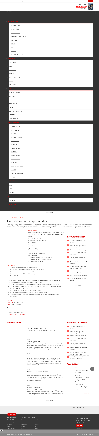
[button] (9, 11)
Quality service (12, 207)
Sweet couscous (32, 356)
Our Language (15, 148)
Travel (9, 88)
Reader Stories (15, 155)
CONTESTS (12, 200)
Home (22, 428)
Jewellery (37, 419)
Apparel (37, 428)
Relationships (15, 162)
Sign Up (90, 0)
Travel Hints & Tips (14, 92)
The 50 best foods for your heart (78, 275)
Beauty (11, 66)
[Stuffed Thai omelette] (16, 390)
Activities (12, 114)
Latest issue (83, 8)
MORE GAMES (86, 393)
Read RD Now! (11, 17)
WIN (9, 196)
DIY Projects (15, 29)
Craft (36, 426)
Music (36, 422)
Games (11, 185)
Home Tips (14, 40)
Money (13, 43)
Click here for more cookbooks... (16, 314)
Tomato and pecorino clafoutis (37, 372)
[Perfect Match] (70, 377)
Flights (11, 100)
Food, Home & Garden (13, 21)
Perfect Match (79, 376)
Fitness (11, 81)
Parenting (14, 151)
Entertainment (15, 130)
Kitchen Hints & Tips (17, 54)
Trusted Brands (11, 428)
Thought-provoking (17, 173)
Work (13, 177)
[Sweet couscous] (16, 358)
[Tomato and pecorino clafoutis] (16, 374)
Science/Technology (17, 166)
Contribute (26, 1)
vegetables (14, 308)
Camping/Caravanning (15, 111)
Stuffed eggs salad (33, 341)
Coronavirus (12, 62)
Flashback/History (17, 137)
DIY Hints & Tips (15, 25)
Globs (76, 367)
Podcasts (14, 144)
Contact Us (9, 1)
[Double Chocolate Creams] (16, 330)
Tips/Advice (12, 84)
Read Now (82, 5)
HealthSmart (11, 58)
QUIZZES (11, 192)
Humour (13, 133)
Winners (9, 426)
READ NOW (79, 425)
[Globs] (70, 368)
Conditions (12, 70)
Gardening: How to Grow (18, 36)
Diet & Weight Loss (14, 77)
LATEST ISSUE (79, 428)
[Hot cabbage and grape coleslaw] (17, 239)
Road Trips (12, 96)
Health (23, 426)
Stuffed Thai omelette (34, 387)
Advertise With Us (11, 419)
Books (23, 419)
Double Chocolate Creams (36, 328)
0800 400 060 (16, 1)
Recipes (13, 51)
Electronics (24, 424)
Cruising (11, 107)
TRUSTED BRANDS (12, 204)
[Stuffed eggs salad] (16, 344)
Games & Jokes (11, 180)
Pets (12, 47)
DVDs (22, 422)
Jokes (10, 188)
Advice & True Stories (13, 122)
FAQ (22, 1)
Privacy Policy (10, 422)
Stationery (37, 424)
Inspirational (15, 141)
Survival (13, 169)
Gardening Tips (15, 33)
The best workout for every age (78, 249)
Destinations (13, 103)
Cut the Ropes (79, 384)
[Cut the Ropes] (70, 385)
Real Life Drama (15, 159)
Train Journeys (13, 118)
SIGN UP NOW (11, 414)
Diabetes (11, 73)
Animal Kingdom (15, 126)
